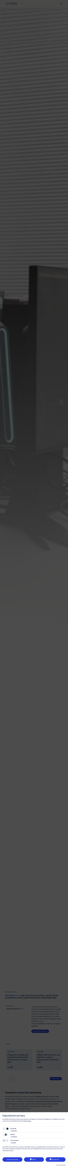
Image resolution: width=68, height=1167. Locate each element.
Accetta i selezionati (12, 1159)
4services (13, 1136)
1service (13, 1142)
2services (13, 1130)
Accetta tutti (55, 1159)
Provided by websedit (61, 1165)
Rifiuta (34, 1159)
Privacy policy (27, 1121)
